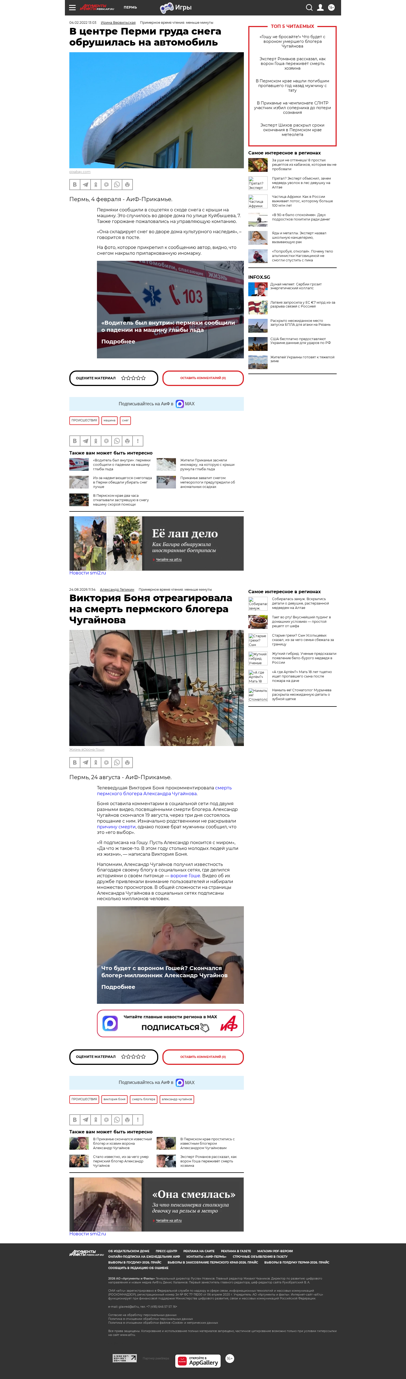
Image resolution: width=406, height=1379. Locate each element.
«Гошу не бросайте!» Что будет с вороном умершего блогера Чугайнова (292, 42)
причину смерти (116, 826)
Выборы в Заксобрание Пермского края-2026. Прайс (213, 1262)
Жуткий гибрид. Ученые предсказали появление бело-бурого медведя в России (304, 658)
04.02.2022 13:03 (82, 22)
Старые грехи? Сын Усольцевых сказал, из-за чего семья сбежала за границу (303, 639)
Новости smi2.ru (87, 573)
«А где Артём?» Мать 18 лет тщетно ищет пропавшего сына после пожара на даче (302, 676)
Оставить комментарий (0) (203, 378)
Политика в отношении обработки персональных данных (150, 1319)
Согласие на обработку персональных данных (142, 1315)
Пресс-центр (166, 1251)
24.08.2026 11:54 (82, 589)
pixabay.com (80, 172)
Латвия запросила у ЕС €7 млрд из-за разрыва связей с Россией (302, 304)
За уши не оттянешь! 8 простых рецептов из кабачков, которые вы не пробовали (304, 164)
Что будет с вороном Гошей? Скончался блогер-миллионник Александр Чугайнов (164, 972)
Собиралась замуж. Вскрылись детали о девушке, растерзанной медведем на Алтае (300, 603)
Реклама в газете (236, 1251)
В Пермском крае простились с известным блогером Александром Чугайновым (207, 1143)
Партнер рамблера (156, 1358)
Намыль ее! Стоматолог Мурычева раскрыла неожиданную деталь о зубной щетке (301, 694)
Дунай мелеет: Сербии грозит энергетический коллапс (296, 286)
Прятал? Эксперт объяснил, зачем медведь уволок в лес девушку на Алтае (301, 182)
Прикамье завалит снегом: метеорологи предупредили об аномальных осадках (207, 482)
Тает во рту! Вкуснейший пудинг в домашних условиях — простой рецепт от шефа (301, 621)
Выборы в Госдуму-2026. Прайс (134, 1262)
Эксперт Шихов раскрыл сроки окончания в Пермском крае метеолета (292, 130)
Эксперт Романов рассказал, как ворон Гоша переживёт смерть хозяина (293, 64)
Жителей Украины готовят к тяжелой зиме (302, 359)
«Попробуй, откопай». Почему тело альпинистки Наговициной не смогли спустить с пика (302, 255)
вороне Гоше (185, 875)
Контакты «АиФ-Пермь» (206, 1257)
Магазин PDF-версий (275, 1251)
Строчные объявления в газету (260, 1257)
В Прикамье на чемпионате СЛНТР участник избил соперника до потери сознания (292, 108)
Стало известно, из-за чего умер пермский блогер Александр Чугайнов (121, 1161)
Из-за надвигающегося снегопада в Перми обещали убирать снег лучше (122, 482)
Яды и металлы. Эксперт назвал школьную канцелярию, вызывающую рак (299, 237)
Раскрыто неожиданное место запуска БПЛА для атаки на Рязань (300, 323)
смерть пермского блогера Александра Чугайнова (164, 790)
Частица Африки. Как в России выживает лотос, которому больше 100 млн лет (302, 201)
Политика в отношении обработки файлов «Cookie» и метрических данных (163, 1323)
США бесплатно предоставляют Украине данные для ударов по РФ (300, 341)
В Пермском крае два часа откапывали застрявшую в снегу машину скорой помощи (121, 499)
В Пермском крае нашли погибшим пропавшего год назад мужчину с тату (292, 86)
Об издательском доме (128, 1251)
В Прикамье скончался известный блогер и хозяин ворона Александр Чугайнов (122, 1143)
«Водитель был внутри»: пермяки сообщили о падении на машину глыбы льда (168, 326)
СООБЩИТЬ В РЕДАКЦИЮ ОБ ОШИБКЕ (138, 1268)
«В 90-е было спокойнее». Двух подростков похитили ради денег (301, 217)
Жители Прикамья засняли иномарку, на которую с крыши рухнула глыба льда (207, 464)
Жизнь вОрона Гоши (86, 749)
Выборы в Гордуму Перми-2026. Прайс (296, 1262)
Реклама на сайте (199, 1251)
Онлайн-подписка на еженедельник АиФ (144, 1257)
